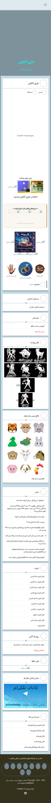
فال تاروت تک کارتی (37, 576)
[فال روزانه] (25, 242)
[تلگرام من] (38, 766)
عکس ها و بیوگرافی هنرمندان (34, 747)
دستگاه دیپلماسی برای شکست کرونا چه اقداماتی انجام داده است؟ (26, 542)
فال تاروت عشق (38, 614)
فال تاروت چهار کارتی (37, 587)
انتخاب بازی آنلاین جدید (25, 196)
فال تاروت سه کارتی (37, 581)
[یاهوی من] (44, 766)
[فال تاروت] (40, 242)
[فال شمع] (33, 254)
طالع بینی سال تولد (37, 478)
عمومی (31, 284)
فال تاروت (40, 625)
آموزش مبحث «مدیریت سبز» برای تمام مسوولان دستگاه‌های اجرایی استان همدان (29, 550)
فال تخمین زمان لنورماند (36, 725)
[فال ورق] (17, 254)
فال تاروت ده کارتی (37, 609)
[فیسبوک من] (31, 766)
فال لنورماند (40, 736)
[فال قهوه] (10, 242)
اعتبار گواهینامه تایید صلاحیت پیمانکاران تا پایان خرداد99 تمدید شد (25, 529)
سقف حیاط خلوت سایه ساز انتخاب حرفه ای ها (28, 644)
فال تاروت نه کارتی (37, 603)
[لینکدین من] (22, 772)
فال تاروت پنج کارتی (37, 593)
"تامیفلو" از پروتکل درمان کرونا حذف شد (30, 500)
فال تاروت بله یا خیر (37, 620)
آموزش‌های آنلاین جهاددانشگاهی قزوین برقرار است (26, 557)
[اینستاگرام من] (25, 766)
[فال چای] (25, 254)
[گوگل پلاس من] (6, 766)
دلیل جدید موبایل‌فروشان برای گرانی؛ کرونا (29, 516)
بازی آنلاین (26, 62)
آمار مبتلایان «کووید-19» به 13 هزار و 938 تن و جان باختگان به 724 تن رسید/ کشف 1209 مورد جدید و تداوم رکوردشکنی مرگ (26, 508)
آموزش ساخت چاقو (37, 326)
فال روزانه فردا (39, 741)
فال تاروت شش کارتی (36, 598)
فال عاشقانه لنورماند (37, 730)
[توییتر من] (13, 766)
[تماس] (19, 766)
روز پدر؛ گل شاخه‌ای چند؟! (35, 522)
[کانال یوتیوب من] (28, 772)
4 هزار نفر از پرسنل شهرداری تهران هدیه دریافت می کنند (25, 535)
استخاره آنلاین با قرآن (36, 307)
